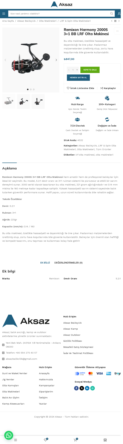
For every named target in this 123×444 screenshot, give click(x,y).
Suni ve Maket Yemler (14, 373)
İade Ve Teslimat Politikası (78, 353)
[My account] (119, 14)
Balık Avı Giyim (10, 397)
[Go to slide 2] (31, 89)
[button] (5, 60)
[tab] (45, 262)
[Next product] (119, 21)
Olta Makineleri (47, 20)
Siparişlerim (46, 391)
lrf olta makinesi (85, 154)
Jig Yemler (8, 379)
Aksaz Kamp (70, 328)
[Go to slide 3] (33, 89)
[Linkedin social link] (87, 388)
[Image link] (25, 320)
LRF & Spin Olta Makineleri (75, 20)
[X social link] (82, 388)
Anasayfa (44, 373)
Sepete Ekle (90, 70)
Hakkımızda (46, 379)
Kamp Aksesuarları (13, 403)
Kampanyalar (46, 385)
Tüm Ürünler (103, 149)
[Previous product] (112, 21)
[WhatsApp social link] (92, 388)
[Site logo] (61, 4)
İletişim (43, 397)
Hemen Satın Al (78, 77)
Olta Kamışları (10, 385)
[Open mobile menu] (4, 14)
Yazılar (43, 403)
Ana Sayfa (8, 20)
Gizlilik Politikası (72, 340)
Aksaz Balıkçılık (26, 20)
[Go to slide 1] (27, 89)
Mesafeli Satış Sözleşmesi (78, 347)
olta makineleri (104, 154)
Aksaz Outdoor (71, 334)
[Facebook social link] (76, 388)
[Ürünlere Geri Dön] (115, 21)
